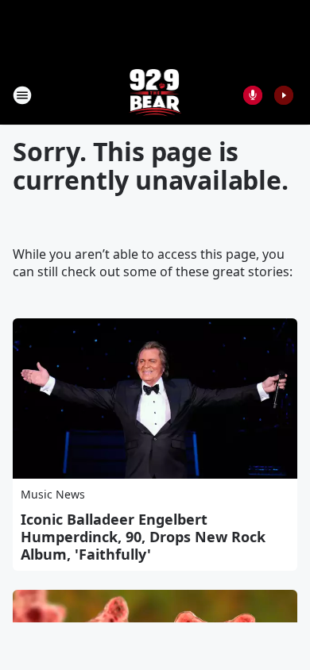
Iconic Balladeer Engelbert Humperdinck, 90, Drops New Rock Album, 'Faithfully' (143, 536)
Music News (53, 494)
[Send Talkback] (252, 95)
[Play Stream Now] (283, 95)
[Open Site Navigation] (22, 95)
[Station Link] (155, 95)
